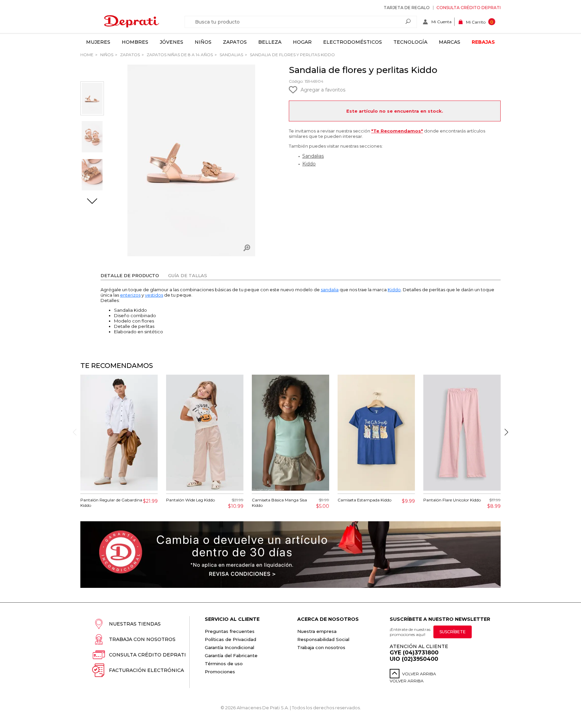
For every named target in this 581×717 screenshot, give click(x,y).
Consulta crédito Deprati (468, 7)
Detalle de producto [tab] (130, 275)
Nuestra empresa (317, 631)
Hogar (302, 42)
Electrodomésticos (352, 42)
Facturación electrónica (146, 670)
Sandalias (231, 54)
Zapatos (235, 42)
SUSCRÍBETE (452, 631)
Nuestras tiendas (135, 624)
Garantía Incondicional (229, 647)
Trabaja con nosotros (142, 639)
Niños (203, 42)
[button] (92, 201)
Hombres (135, 42)
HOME (86, 54)
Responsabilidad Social (323, 639)
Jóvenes (171, 42)
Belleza (269, 42)
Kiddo (309, 164)
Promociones (220, 671)
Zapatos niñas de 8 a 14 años (179, 54)
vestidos (154, 295)
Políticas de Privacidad (230, 639)
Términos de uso (224, 663)
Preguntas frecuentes (230, 631)
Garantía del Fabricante (231, 655)
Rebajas (483, 42)
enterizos (130, 295)
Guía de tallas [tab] (187, 275)
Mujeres (98, 42)
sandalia (330, 289)
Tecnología (410, 42)
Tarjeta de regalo (407, 7)
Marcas (449, 42)
